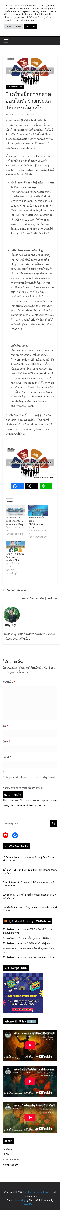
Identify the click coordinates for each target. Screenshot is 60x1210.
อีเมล (6, 741)
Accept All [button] (31, 26)
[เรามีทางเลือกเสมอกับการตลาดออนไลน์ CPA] (15, 546)
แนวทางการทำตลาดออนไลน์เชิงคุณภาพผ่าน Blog (14, 521)
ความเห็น (9, 682)
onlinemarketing (15, 87)
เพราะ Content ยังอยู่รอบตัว (38, 598)
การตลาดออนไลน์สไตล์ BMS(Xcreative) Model (37, 522)
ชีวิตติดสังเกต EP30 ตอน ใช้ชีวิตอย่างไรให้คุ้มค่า (26, 943)
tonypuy (30, 114)
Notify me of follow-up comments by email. (29, 777)
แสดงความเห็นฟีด (11, 1159)
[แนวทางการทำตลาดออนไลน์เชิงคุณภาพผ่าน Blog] (15, 510)
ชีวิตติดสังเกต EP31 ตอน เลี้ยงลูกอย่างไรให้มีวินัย (27, 938)
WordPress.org (10, 1164)
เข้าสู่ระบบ (8, 1148)
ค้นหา (53, 823)
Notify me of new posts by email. (23, 787)
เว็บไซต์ (7, 757)
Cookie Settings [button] (13, 26)
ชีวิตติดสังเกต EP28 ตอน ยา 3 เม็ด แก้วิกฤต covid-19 (28, 957)
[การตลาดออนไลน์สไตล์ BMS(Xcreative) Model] (38, 510)
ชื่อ (5, 726)
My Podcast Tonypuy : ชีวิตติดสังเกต (29, 921)
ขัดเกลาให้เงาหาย (16, 590)
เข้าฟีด (6, 1154)
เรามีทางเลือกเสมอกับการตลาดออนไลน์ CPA (15, 557)
